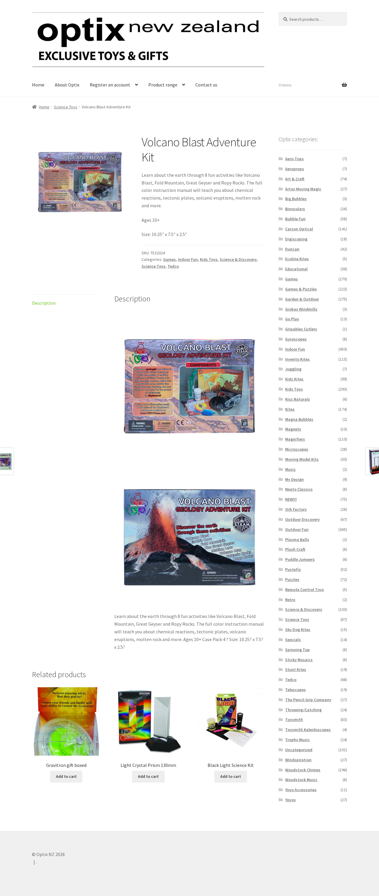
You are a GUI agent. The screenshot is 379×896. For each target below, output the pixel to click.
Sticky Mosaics (299, 659)
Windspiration (298, 759)
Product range (162, 85)
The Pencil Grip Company (308, 699)
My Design (294, 479)
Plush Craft (295, 549)
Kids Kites (294, 379)
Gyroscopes (296, 339)
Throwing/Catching (303, 709)
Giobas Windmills (301, 309)
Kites (290, 409)
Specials (293, 639)
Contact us (206, 85)
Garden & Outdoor (302, 299)
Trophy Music (297, 739)
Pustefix (293, 569)
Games (169, 259)
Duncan (292, 249)
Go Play (292, 319)
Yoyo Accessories (301, 789)
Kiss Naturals (297, 399)
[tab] (66, 303)
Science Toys (65, 107)
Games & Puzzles (301, 289)
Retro (290, 599)
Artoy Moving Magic (303, 189)
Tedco (173, 266)
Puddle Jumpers (300, 559)
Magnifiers (295, 439)
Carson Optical (299, 229)
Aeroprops (294, 168)
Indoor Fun (188, 259)
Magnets (293, 429)
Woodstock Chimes (302, 770)
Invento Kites (297, 359)
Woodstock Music (301, 779)
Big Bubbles (296, 198)
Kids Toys (209, 259)
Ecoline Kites (297, 258)
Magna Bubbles (299, 419)
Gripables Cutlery (301, 329)
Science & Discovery (238, 259)
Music (290, 469)
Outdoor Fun (297, 529)
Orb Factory (296, 509)
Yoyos (290, 799)
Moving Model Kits (302, 459)
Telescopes (295, 689)
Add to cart (66, 776)
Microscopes (296, 449)
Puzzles (292, 579)
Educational (296, 269)
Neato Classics (299, 489)
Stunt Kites (295, 669)
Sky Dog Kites (297, 629)
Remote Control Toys (304, 589)
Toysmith (294, 719)
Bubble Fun (295, 218)
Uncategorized (298, 749)
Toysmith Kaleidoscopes (308, 729)
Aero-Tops (294, 158)
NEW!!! (291, 499)
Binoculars (295, 208)
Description (44, 303)
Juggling (293, 369)
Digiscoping (296, 239)
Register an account (110, 85)
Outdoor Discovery (302, 519)
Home (38, 85)
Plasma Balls (297, 539)
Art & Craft (294, 179)
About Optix (67, 85)
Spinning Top (297, 649)
